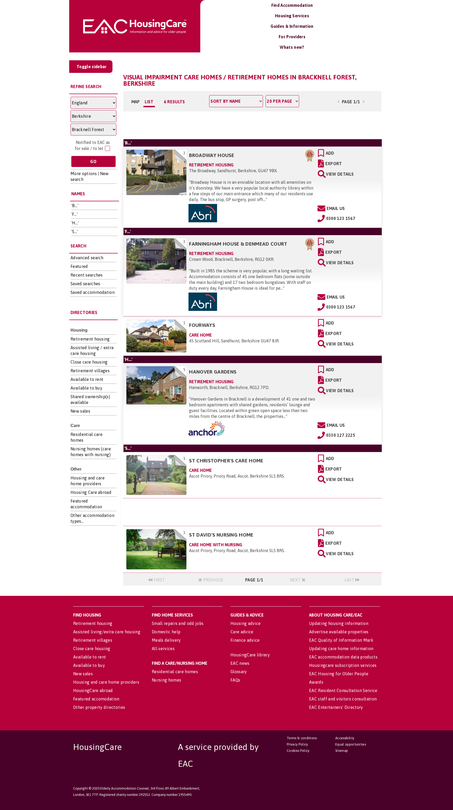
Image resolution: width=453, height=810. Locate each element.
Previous (212, 579)
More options (84, 173)
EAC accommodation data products (343, 657)
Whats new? (292, 47)
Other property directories (99, 707)
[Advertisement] (252, 124)
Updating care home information (341, 648)
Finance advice (245, 640)
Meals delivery (166, 640)
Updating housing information (338, 623)
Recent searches (87, 275)
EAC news (240, 663)
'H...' (75, 222)
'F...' (74, 214)
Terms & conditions (302, 738)
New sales (80, 411)
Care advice (242, 631)
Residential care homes (175, 671)
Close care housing (89, 362)
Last (349, 579)
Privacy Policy (297, 744)
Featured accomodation (96, 698)
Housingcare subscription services (343, 665)
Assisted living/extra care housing (106, 631)
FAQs (235, 680)
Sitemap (341, 751)
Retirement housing (90, 339)
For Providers (292, 36)
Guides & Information (292, 26)
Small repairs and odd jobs (177, 623)
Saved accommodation (93, 292)
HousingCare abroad (93, 690)
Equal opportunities (350, 744)
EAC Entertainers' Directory (336, 707)
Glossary (238, 671)
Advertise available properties (339, 631)
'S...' (74, 231)
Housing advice (245, 623)
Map (135, 101)
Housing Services (292, 15)
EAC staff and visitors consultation (343, 698)
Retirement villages (90, 370)
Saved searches (85, 283)
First (159, 579)
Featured (79, 266)
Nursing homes (166, 680)
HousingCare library (250, 654)
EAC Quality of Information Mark (341, 640)
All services (163, 648)
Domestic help (166, 631)
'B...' (74, 205)
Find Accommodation (292, 5)
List (149, 101)
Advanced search (87, 257)
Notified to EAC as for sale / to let (92, 145)
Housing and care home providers (106, 682)
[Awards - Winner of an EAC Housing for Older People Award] (310, 155)
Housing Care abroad (91, 492)
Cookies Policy (298, 751)
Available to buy (86, 388)
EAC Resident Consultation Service (343, 690)
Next (296, 579)
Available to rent (87, 379)
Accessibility (344, 738)
